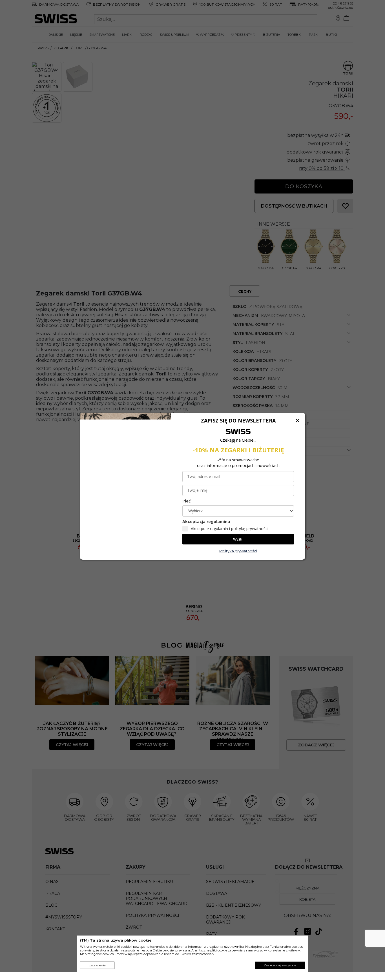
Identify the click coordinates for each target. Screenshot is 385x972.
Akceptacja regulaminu (206, 521)
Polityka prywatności (238, 551)
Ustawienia (97, 965)
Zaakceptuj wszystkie (280, 965)
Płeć (186, 501)
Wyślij (238, 539)
